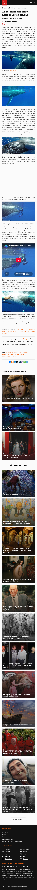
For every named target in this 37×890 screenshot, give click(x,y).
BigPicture (13, 8)
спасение (20, 354)
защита (14, 352)
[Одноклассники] (12, 362)
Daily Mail (13, 70)
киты (20, 352)
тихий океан (6, 357)
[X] (17, 362)
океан (25, 352)
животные (22, 8)
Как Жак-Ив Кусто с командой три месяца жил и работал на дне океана (18, 331)
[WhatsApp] (24, 362)
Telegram (26, 339)
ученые (14, 357)
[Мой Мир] (15, 362)
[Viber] (22, 362)
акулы (8, 352)
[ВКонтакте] (10, 362)
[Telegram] (27, 362)
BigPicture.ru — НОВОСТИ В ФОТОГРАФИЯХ (15, 866)
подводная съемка (9, 354)
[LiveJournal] (20, 362)
